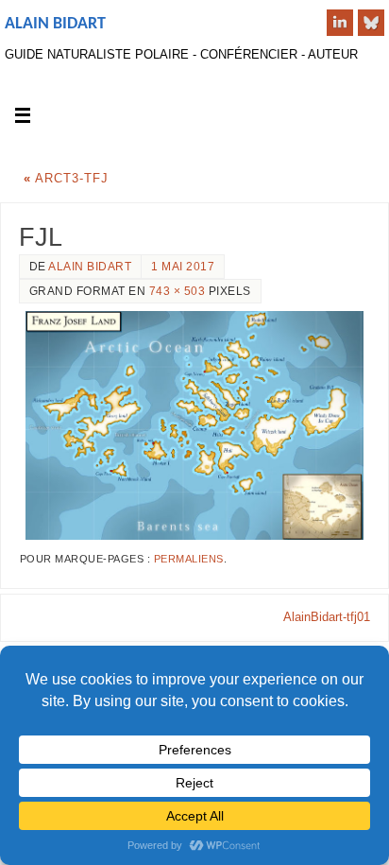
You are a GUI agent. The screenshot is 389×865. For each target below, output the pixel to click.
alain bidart (89, 266)
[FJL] (194, 425)
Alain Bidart (55, 24)
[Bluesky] (371, 22)
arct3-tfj (66, 178)
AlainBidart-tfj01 (326, 617)
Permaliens (189, 558)
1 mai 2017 (182, 266)
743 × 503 (177, 291)
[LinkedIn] (340, 22)
